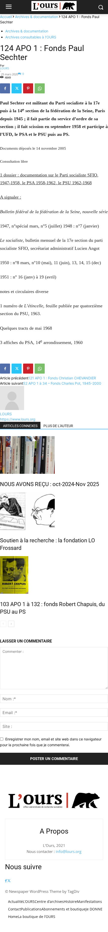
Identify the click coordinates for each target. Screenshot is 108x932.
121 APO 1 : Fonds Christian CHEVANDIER (62, 378)
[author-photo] (12, 408)
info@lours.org (68, 851)
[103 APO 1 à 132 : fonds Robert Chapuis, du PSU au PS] (54, 575)
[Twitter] (17, 88)
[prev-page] (3, 624)
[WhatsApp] (40, 88)
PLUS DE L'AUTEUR (58, 426)
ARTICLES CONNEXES (20, 426)
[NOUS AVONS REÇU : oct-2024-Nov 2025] (54, 455)
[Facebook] (5, 88)
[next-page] (11, 624)
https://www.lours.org (17, 419)
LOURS (4, 68)
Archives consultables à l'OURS (30, 37)
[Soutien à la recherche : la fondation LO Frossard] (54, 511)
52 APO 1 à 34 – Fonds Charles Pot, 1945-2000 (62, 383)
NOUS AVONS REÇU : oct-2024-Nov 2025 (49, 484)
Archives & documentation (36, 17)
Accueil (6, 17)
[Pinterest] (28, 88)
